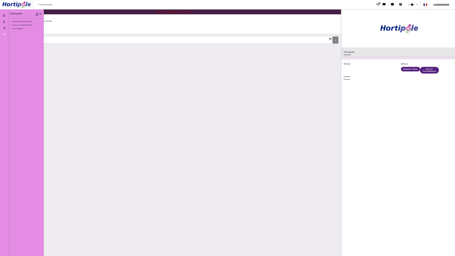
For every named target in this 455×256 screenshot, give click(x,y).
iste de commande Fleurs (22, 21)
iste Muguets (17, 28)
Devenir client (410, 69)
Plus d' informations (429, 70)
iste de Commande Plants (22, 25)
